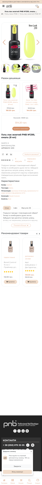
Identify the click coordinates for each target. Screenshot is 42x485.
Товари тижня (9, 257)
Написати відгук (31, 160)
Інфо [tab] (15, 208)
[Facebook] (3, 154)
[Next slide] (39, 233)
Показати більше (20, 225)
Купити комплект (21, 129)
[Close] (31, 451)
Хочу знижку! (17, 472)
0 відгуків (18, 160)
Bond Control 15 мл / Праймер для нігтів (10, 265)
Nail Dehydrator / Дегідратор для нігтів (31, 265)
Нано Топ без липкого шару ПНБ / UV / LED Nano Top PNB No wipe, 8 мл (31, 104)
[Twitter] (7, 154)
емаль (11, 188)
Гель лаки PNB (11, 14)
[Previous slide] (36, 233)
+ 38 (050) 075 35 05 (13, 445)
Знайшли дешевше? (31, 154)
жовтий (9, 185)
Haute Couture (14, 196)
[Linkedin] (11, 154)
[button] (12, 481)
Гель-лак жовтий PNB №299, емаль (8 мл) (10, 102)
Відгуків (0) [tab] (26, 208)
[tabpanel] (21, 219)
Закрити (17, 466)
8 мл (9, 199)
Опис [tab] (7, 208)
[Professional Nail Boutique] (9, 6)
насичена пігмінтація (18, 191)
